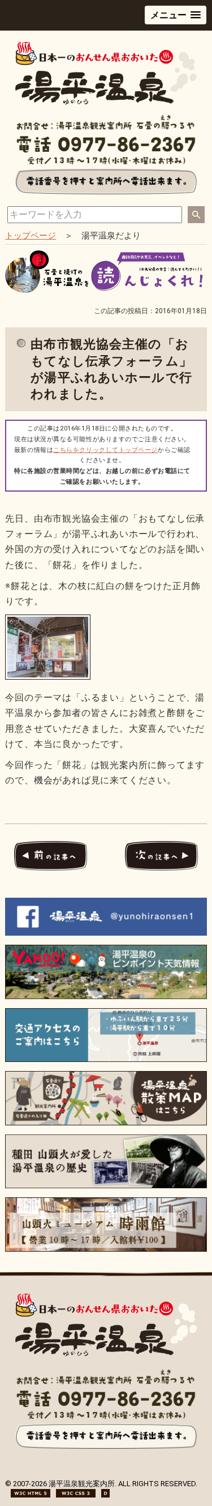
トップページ (30, 236)
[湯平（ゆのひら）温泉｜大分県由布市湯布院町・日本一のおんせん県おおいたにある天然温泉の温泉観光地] (106, 102)
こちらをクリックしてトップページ (105, 450)
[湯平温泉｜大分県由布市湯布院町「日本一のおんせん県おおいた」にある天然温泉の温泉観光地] (106, 1354)
